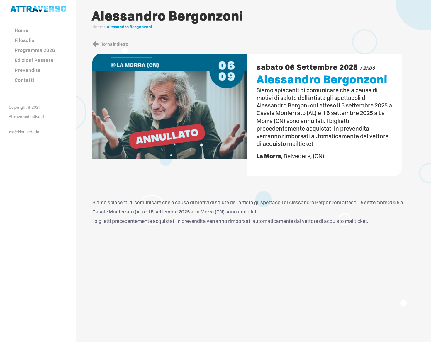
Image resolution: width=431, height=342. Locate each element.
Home (97, 26)
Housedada (28, 131)
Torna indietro (114, 44)
